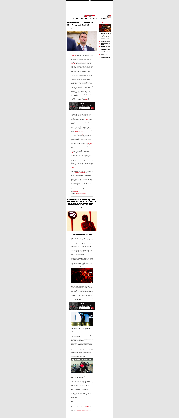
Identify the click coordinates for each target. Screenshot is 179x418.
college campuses (79, 131)
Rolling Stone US (76, 191)
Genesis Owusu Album (85, 410)
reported (73, 63)
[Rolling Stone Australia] (89, 16)
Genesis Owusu (78, 410)
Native (90, 410)
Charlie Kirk (73, 55)
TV (90, 18)
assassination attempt (80, 172)
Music (77, 18)
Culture (81, 18)
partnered (73, 152)
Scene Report (95, 18)
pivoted (84, 134)
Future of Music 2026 (103, 18)
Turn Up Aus (86, 406)
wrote (80, 64)
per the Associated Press (83, 62)
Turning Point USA (74, 54)
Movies (86, 18)
